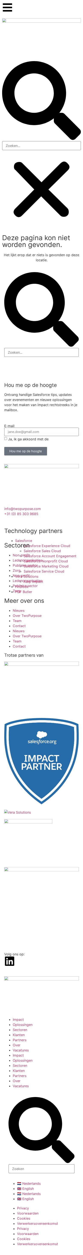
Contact (19, 626)
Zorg (16, 570)
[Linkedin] (9, 961)
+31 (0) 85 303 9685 (21, 514)
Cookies (23, 1218)
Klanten (19, 1035)
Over (16, 1045)
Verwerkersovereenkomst (37, 1223)
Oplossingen (23, 1024)
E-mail (9, 426)
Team (17, 621)
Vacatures (21, 1050)
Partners (19, 1040)
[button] (41, 101)
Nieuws (18, 610)
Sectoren (20, 1030)
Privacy (23, 1208)
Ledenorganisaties (27, 560)
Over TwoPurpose (27, 615)
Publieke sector (25, 565)
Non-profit (21, 555)
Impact (18, 1019)
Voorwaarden (28, 1213)
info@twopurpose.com (22, 509)
